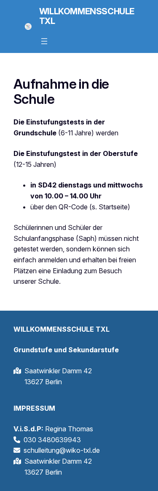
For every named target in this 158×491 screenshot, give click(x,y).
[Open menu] (44, 41)
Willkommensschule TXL (86, 16)
